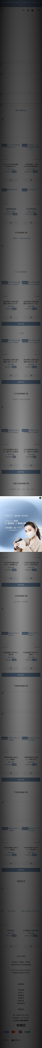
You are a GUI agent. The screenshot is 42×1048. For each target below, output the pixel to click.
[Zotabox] (40, 550)
